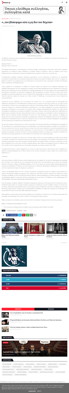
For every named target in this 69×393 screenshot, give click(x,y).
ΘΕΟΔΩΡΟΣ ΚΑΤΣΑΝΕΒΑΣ (40, 367)
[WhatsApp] (27, 215)
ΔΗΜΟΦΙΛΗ (18, 309)
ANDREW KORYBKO (52, 364)
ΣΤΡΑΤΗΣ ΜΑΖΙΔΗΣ (7, 364)
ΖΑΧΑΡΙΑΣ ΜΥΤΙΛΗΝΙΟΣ (36, 369)
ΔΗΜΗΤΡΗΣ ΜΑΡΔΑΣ (21, 372)
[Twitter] (20, 215)
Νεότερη (4, 242)
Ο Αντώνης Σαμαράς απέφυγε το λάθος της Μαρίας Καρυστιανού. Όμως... (29, 327)
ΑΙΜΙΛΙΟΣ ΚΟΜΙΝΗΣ (33, 372)
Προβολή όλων (64, 219)
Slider (25, 210)
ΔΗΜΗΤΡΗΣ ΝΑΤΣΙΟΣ (15, 18)
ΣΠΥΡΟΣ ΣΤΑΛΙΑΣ (48, 369)
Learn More (32, 391)
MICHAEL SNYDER (27, 367)
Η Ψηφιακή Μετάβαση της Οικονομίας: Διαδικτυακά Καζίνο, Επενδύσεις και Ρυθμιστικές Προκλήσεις (36, 320)
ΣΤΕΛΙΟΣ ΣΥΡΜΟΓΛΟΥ (19, 364)
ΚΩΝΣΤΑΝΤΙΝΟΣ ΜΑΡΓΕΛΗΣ (22, 369)
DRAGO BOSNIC (6, 367)
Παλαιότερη (63, 242)
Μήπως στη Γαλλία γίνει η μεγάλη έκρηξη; (10, 236)
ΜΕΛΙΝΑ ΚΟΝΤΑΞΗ (30, 364)
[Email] (31, 215)
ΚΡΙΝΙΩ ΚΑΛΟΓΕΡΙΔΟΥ (53, 367)
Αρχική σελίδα (5, 18)
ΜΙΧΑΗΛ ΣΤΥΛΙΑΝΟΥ (41, 364)
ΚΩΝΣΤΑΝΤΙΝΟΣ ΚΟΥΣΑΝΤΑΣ (46, 372)
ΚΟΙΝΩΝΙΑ (20, 210)
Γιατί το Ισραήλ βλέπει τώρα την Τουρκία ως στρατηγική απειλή (26, 313)
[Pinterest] (23, 215)
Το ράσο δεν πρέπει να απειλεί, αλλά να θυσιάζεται (57, 236)
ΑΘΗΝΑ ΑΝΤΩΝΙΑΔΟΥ (7, 374)
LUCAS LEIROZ (62, 364)
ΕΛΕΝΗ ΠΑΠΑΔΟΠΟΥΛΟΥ (8, 369)
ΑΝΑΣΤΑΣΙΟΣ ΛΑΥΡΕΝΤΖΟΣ (9, 372)
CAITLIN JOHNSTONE (60, 372)
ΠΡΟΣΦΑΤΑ (51, 309)
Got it (39, 391)
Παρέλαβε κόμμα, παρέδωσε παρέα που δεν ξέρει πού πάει (21, 352)
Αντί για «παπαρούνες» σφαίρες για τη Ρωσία (34, 236)
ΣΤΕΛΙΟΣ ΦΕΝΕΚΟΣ (16, 367)
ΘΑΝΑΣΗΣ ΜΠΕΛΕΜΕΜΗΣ (20, 374)
